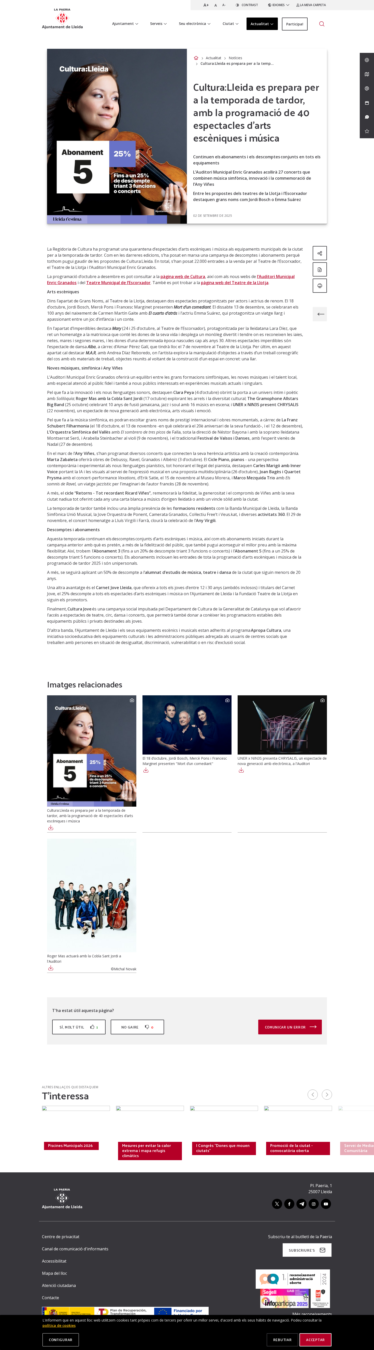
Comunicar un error (286, 1027)
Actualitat (213, 57)
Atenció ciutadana (59, 1285)
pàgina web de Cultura (183, 276)
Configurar (61, 1340)
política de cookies (59, 1325)
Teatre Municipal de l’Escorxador (118, 282)
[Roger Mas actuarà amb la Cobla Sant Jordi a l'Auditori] (91, 895)
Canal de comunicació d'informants (75, 1249)
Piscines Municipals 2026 (70, 1145)
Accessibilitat (54, 1261)
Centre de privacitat (60, 1236)
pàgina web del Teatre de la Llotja (234, 282)
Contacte (50, 1297)
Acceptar (315, 1340)
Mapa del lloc (54, 1273)
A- (224, 5)
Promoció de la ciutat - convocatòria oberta (291, 1148)
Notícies (235, 57)
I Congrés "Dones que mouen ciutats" (223, 1148)
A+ (206, 5)
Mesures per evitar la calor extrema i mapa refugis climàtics (146, 1150)
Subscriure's (302, 1250)
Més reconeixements (312, 1314)
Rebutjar (282, 1340)
